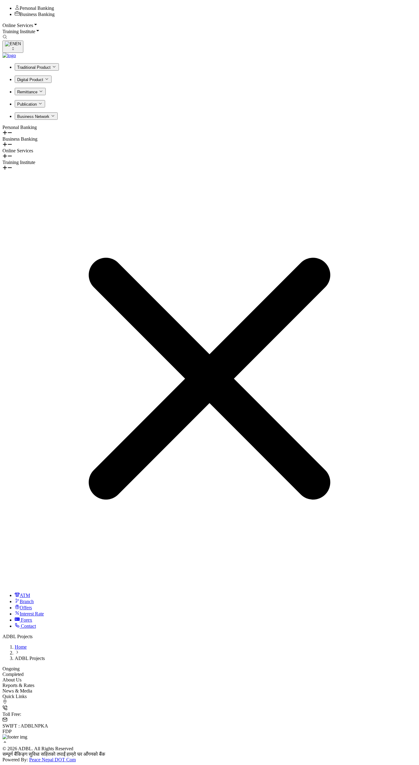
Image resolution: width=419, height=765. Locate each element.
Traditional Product (34, 67)
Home (21, 647)
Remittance (27, 92)
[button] (209, 25)
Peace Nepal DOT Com (52, 759)
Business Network (33, 116)
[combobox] (12, 47)
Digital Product (30, 79)
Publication (27, 104)
